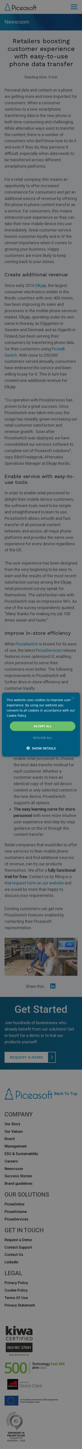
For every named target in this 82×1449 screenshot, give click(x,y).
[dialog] (41, 725)
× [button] (72, 698)
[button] (41, 748)
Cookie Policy (16, 715)
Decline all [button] (42, 737)
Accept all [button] (42, 726)
